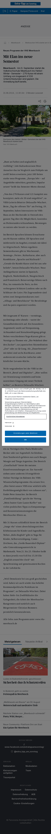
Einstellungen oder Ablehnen (25, 433)
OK (25, 440)
